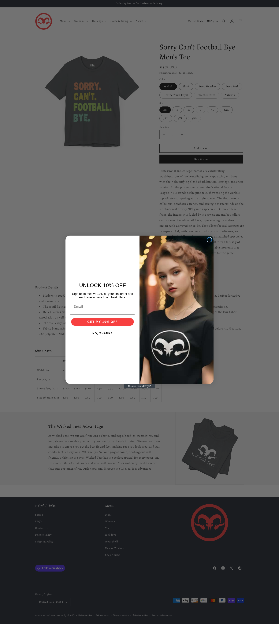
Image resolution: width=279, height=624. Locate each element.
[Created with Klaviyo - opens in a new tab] (139, 386)
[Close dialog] (209, 239)
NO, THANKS (102, 333)
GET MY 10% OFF (102, 321)
